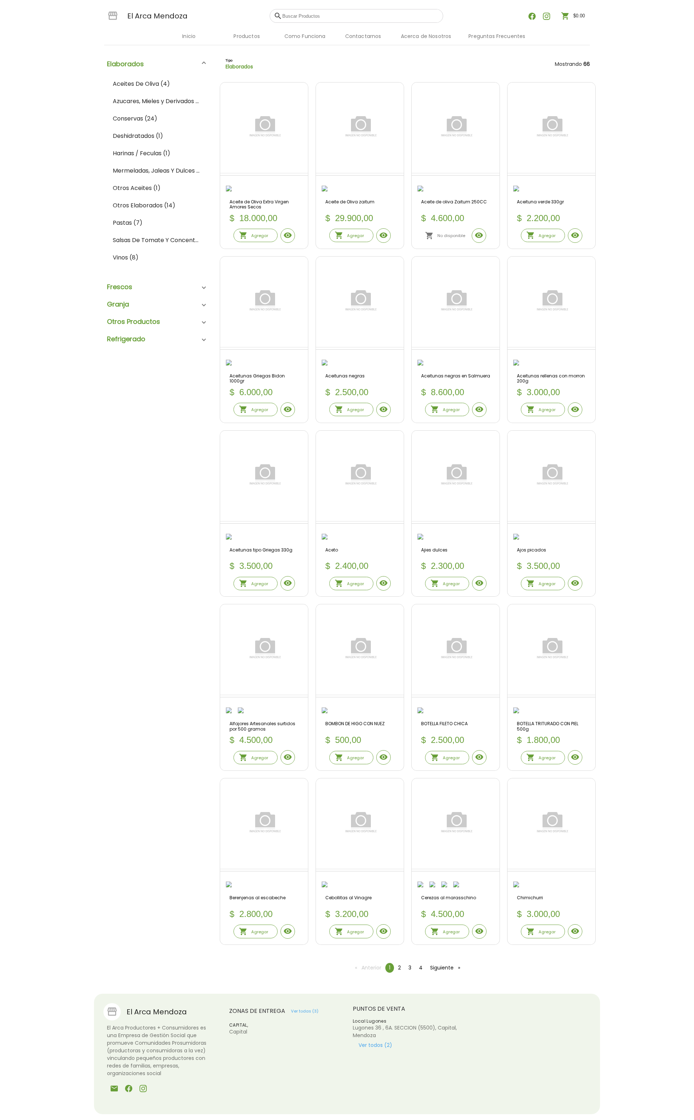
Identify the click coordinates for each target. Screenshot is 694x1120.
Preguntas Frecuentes (496, 36)
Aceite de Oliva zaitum (349, 202)
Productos (247, 36)
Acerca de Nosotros (426, 36)
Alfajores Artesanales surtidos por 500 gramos (262, 726)
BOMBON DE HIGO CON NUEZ (355, 724)
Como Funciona (305, 36)
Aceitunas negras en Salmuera (455, 376)
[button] (156, 63)
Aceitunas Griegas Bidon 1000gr (257, 378)
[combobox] (360, 16)
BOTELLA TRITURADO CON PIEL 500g (547, 726)
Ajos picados (531, 550)
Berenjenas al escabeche (258, 898)
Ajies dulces (434, 550)
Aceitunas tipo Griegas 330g (261, 550)
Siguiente (447, 967)
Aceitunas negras (345, 376)
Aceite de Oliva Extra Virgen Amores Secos (259, 204)
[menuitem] (156, 84)
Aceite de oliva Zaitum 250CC (454, 202)
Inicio (189, 36)
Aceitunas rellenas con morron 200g (551, 378)
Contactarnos (363, 36)
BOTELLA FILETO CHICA (444, 724)
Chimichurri (530, 898)
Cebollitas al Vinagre (348, 898)
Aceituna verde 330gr (540, 202)
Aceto (331, 550)
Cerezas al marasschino (448, 898)
